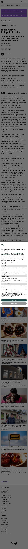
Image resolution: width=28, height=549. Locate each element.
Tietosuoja (14, 306)
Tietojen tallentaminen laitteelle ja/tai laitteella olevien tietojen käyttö (13, 268)
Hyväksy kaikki (14, 300)
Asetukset (14, 303)
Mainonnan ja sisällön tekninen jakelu (9, 289)
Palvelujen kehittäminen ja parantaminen (10, 274)
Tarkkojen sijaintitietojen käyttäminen (9, 278)
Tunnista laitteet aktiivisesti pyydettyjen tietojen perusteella (11, 281)
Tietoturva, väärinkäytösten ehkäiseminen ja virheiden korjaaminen (13, 286)
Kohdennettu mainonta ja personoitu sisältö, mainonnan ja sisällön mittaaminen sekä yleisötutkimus (13, 271)
